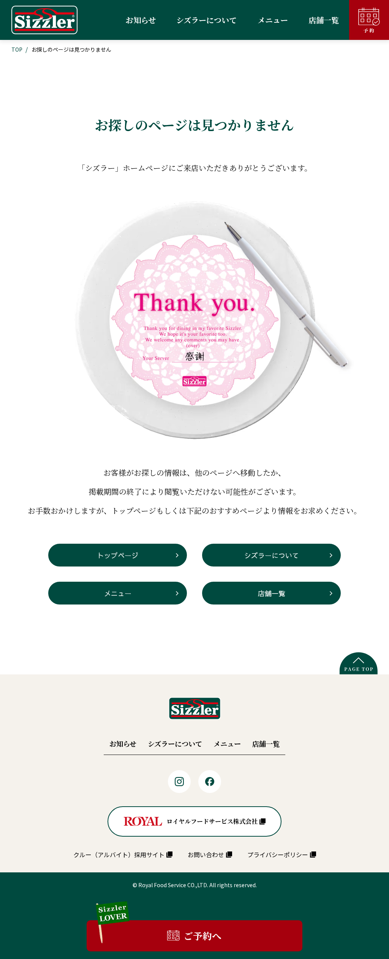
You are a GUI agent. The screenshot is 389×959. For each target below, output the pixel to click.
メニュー (117, 593)
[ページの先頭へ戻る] (358, 663)
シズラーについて (271, 555)
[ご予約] (369, 20)
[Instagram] (179, 781)
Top (16, 49)
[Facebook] (209, 781)
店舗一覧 (271, 593)
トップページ (117, 555)
